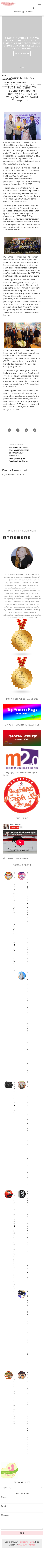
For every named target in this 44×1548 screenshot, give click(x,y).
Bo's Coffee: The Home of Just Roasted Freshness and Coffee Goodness (27, 1239)
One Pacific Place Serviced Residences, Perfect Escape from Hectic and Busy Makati (27, 1025)
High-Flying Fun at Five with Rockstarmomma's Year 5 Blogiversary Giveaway (27, 920)
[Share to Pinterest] (34, 430)
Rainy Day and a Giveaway (14, 1097)
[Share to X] (9, 430)
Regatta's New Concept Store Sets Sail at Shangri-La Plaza (27, 1329)
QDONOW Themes (26, 1544)
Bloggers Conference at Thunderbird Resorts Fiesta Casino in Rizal (27, 1414)
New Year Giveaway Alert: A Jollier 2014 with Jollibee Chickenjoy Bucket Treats (14, 923)
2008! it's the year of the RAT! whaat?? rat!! (14, 1398)
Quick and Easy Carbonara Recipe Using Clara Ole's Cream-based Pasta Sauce (27, 1134)
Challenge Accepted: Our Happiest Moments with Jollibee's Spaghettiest (14, 1241)
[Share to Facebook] (18, 430)
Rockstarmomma (26, 1541)
